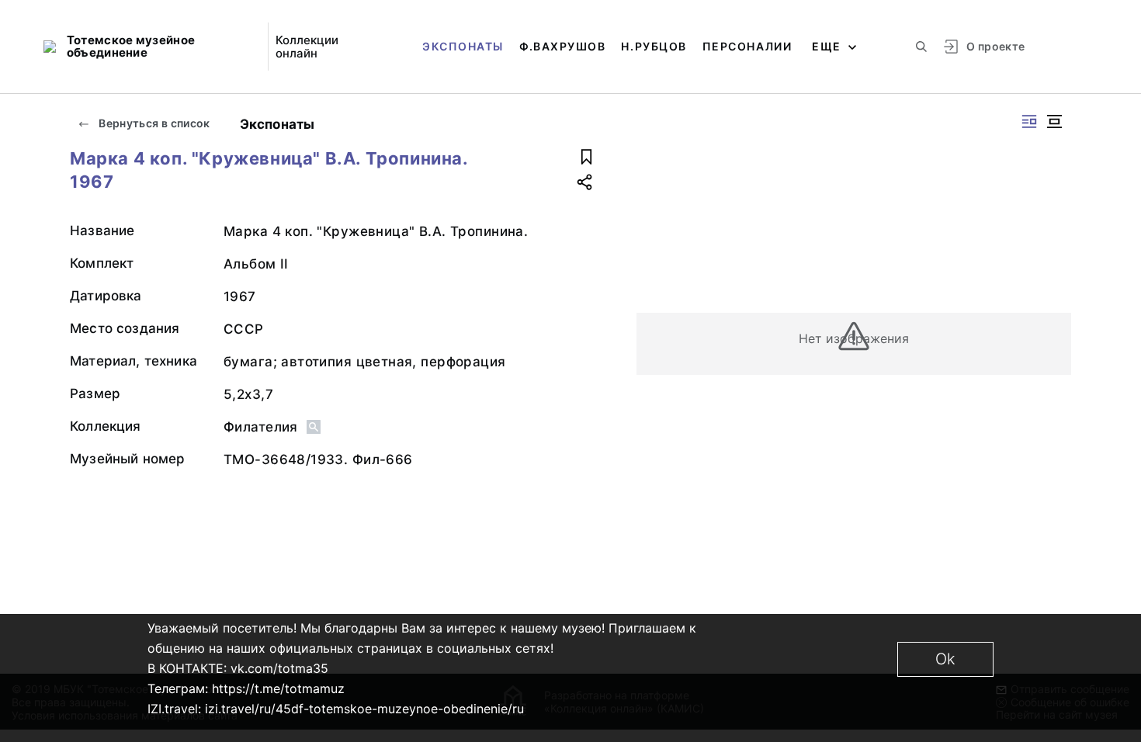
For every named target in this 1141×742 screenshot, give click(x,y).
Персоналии (747, 46)
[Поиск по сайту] (921, 46)
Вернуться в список (153, 123)
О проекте (995, 46)
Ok (945, 659)
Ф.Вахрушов (562, 46)
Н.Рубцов (653, 46)
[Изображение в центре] (1054, 121)
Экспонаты (463, 46)
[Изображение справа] (1029, 121)
